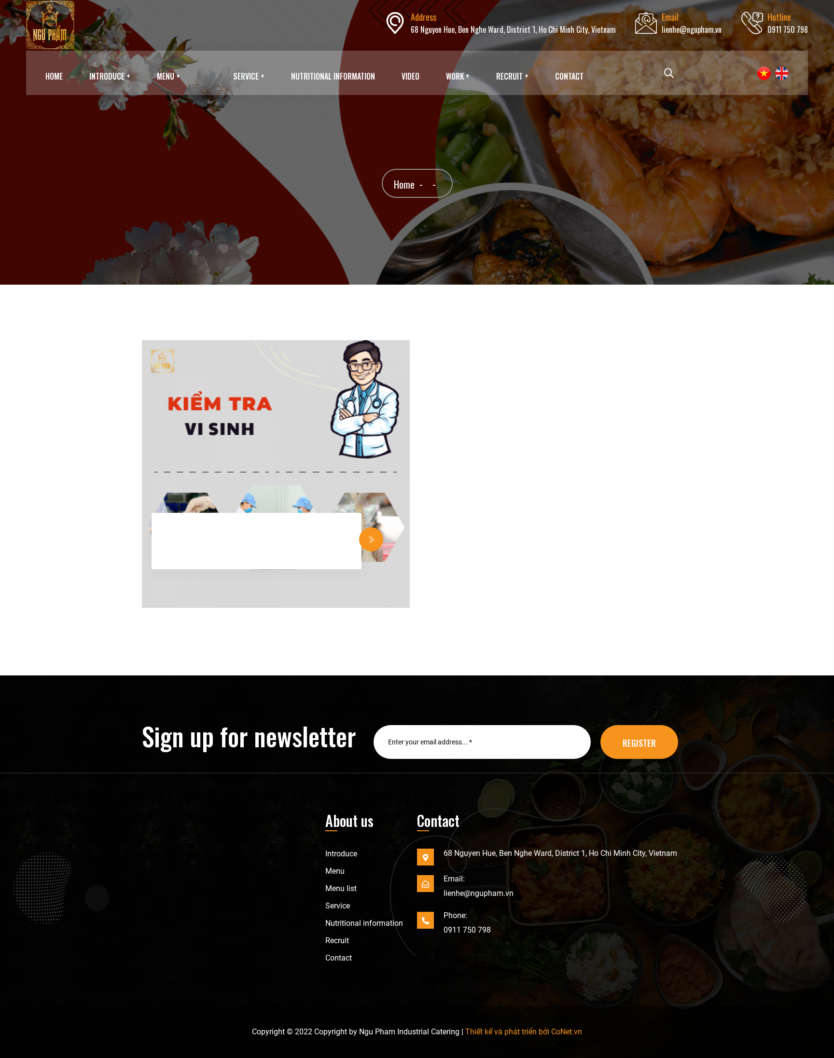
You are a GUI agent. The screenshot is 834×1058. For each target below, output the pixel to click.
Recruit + (512, 76)
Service (337, 905)
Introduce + (109, 76)
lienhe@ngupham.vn (692, 29)
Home (54, 76)
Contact (569, 76)
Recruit (337, 940)
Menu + (168, 76)
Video (410, 76)
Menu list (341, 888)
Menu (335, 871)
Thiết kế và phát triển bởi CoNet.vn (523, 1031)
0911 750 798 (787, 29)
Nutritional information (333, 76)
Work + (458, 76)
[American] (780, 73)
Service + (248, 76)
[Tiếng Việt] (762, 73)
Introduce (341, 853)
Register (639, 743)
